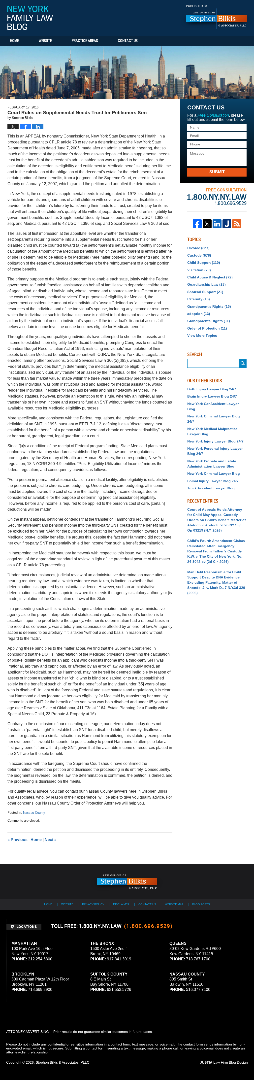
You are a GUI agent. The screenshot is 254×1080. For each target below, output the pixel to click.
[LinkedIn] (217, 223)
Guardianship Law (206, 284)
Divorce (198, 248)
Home (14, 41)
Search (243, 363)
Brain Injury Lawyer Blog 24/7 (212, 396)
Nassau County (34, 812)
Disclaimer (121, 904)
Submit (217, 172)
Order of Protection (207, 328)
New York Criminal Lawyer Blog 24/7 (213, 418)
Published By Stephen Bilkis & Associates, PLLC (216, 17)
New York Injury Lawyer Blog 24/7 (215, 441)
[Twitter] (207, 223)
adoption (198, 314)
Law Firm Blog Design (224, 1062)
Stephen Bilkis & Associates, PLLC (62, 1062)
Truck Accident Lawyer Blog (211, 488)
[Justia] (227, 223)
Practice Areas (85, 41)
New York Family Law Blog (30, 18)
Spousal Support (205, 292)
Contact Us (128, 41)
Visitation (199, 270)
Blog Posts (201, 904)
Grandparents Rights (208, 321)
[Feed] (237, 223)
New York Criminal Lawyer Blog (213, 473)
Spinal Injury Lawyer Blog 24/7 (213, 481)
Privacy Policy (93, 904)
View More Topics (202, 336)
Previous (17, 840)
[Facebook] (197, 223)
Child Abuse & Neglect (210, 277)
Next (51, 840)
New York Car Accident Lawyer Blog (213, 406)
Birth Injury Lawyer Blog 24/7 (211, 389)
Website (45, 41)
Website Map (174, 904)
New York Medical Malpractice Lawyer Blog (212, 431)
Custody (199, 255)
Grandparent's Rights (209, 306)
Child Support (203, 263)
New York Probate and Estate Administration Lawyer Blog (211, 463)
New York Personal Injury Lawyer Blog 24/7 (215, 451)
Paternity (198, 299)
